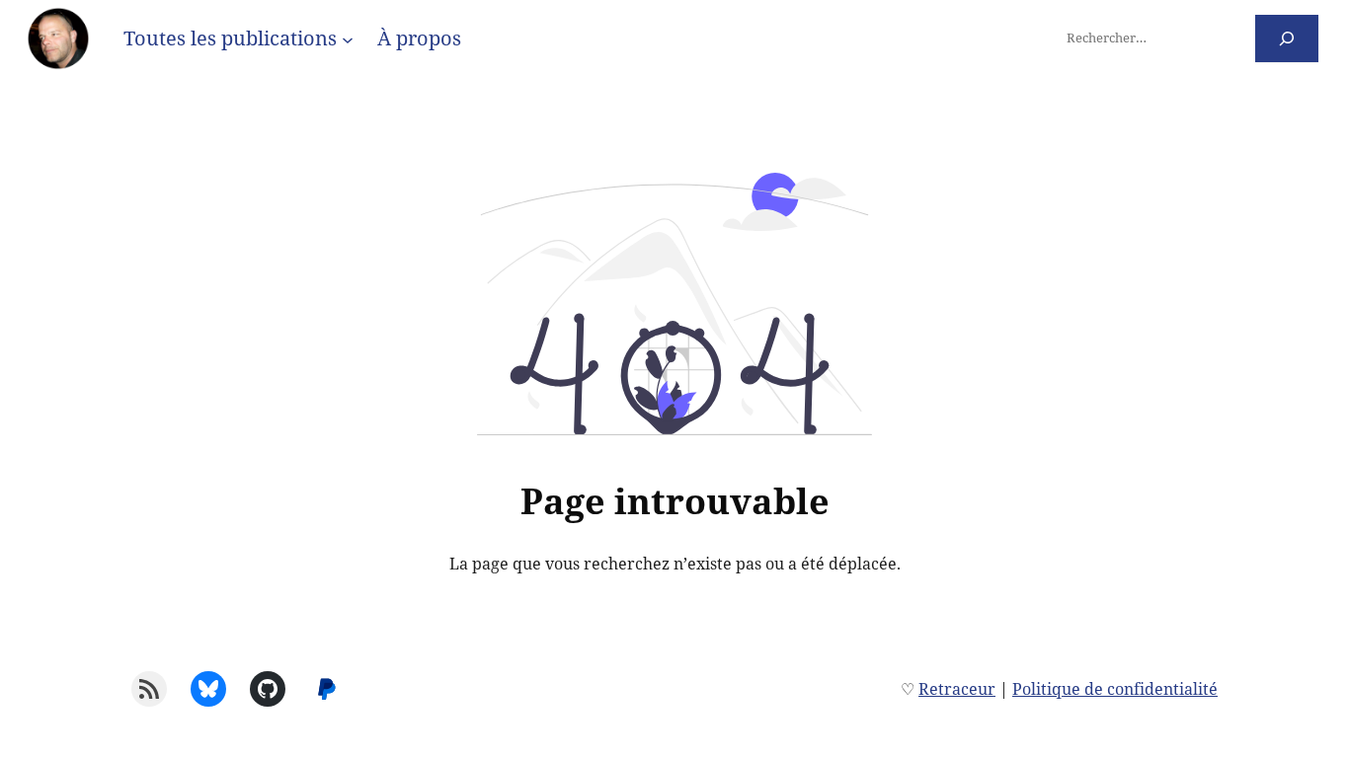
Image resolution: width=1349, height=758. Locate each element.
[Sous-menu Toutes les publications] (348, 38)
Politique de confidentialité (1115, 689)
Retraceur (956, 689)
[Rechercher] (1287, 38)
